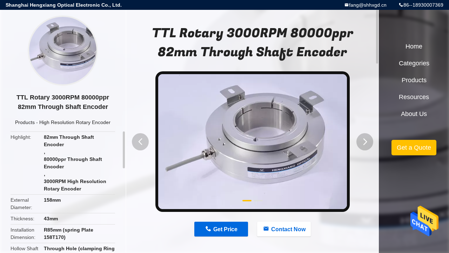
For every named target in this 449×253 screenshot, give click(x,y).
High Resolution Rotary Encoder (74, 122)
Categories (414, 63)
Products (25, 122)
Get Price (225, 229)
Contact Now (288, 229)
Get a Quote (414, 147)
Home (414, 46)
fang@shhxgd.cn (368, 5)
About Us (414, 113)
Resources (414, 96)
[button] (140, 141)
